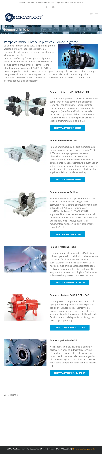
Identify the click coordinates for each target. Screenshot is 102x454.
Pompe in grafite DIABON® (63, 340)
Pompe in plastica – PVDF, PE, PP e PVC (69, 295)
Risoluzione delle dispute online (83, 449)
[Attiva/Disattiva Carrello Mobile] (91, 14)
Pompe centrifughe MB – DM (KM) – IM (69, 92)
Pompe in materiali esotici (63, 246)
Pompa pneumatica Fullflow (64, 192)
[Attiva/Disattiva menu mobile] (96, 14)
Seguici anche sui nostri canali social (69, 2)
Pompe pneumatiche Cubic (63, 140)
